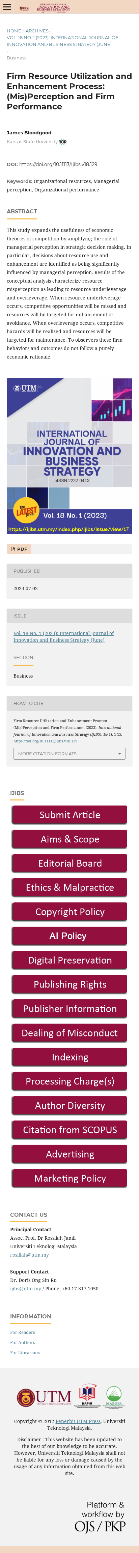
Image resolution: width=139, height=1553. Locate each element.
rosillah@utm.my (29, 1255)
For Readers (22, 1332)
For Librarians (25, 1352)
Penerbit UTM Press (78, 1421)
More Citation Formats (47, 753)
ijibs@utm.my (25, 1288)
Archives (37, 30)
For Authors (22, 1342)
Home (14, 30)
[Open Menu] (6, 7)
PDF (21, 549)
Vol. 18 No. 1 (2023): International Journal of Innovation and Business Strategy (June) (62, 41)
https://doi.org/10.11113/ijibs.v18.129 (58, 164)
